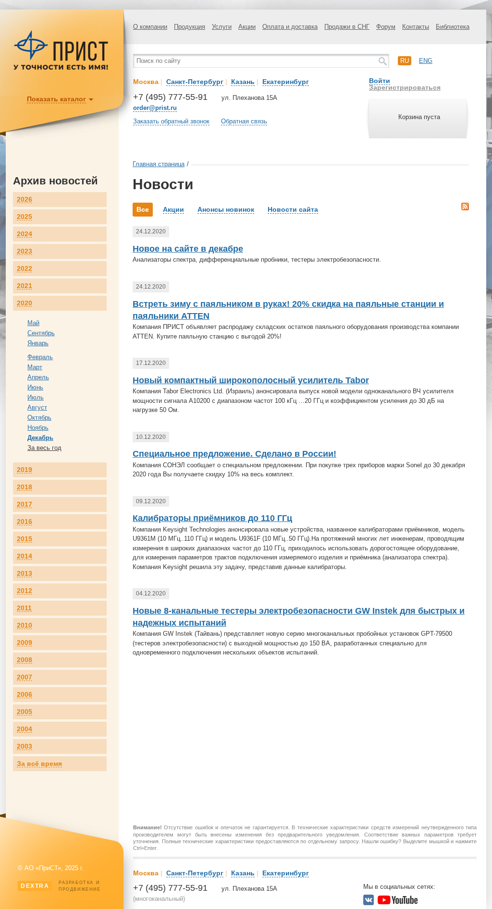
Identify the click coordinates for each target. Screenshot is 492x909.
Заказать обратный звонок (171, 121)
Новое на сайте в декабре (188, 249)
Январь (38, 343)
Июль (35, 397)
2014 (24, 556)
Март (34, 367)
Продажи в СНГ (346, 26)
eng (425, 60)
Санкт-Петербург (194, 81)
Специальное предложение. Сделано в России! (234, 454)
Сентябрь (41, 333)
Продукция (189, 26)
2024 (24, 234)
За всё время (39, 763)
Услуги (222, 26)
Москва (146, 81)
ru (404, 60)
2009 (24, 642)
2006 (24, 694)
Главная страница (158, 164)
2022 (24, 268)
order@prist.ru (155, 107)
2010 (24, 625)
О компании (150, 26)
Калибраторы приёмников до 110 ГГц (212, 518)
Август (37, 407)
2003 (24, 746)
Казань (243, 81)
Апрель (38, 377)
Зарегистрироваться (405, 87)
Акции (247, 26)
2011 (24, 608)
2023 (24, 251)
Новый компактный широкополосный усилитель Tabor (251, 380)
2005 (24, 711)
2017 (24, 504)
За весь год (44, 447)
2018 (24, 487)
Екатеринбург (285, 81)
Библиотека (452, 26)
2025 (24, 216)
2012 (24, 590)
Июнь (35, 387)
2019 (24, 469)
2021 (24, 286)
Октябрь (39, 417)
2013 (24, 573)
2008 (24, 660)
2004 (24, 729)
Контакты (415, 26)
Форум (385, 26)
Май (33, 323)
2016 (24, 521)
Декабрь (40, 437)
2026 (24, 199)
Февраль (40, 357)
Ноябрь (38, 427)
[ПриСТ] (61, 68)
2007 (24, 677)
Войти (379, 81)
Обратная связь (244, 121)
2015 (24, 539)
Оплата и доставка (290, 26)
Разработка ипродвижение (61, 886)
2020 (24, 303)
